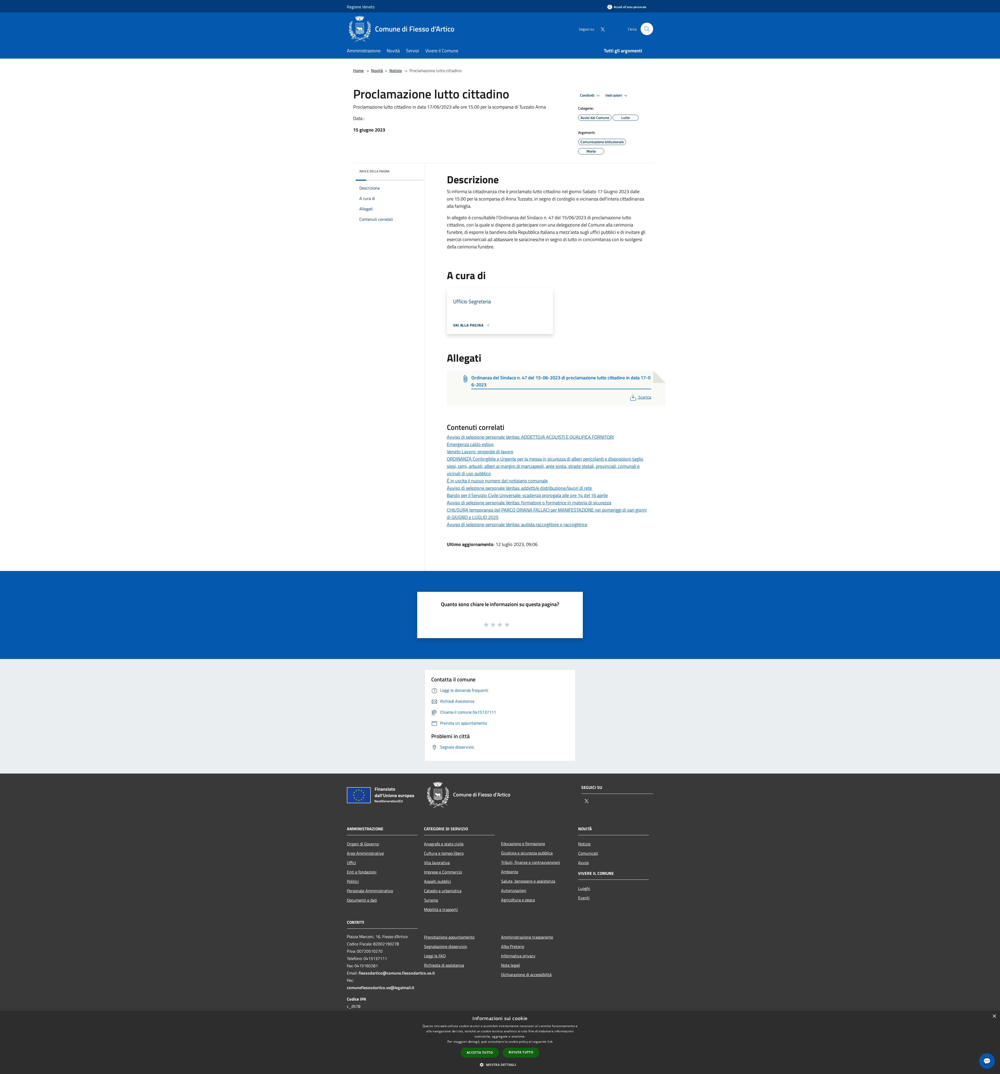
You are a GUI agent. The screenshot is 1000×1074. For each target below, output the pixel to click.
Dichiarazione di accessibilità (526, 974)
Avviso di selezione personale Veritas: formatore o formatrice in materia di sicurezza (529, 502)
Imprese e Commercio (443, 872)
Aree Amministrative (365, 853)
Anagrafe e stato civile (444, 844)
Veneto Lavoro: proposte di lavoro (480, 451)
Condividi (587, 95)
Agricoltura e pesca (518, 900)
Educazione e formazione (523, 843)
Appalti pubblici (437, 881)
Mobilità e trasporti (441, 909)
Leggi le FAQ (435, 956)
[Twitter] (600, 28)
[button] (500, 1065)
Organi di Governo (363, 844)
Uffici (351, 862)
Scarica (644, 397)
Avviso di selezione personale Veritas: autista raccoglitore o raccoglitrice (517, 524)
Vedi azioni (614, 95)
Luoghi (584, 888)
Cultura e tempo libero (444, 853)
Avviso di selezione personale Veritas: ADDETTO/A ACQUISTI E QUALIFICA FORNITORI (530, 437)
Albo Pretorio (512, 946)
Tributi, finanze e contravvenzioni (530, 862)
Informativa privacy (518, 956)
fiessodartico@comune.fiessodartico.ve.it (397, 973)
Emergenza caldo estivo (470, 444)
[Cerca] (647, 29)
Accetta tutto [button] (480, 1052)
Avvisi (583, 862)
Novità (377, 70)
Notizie (395, 70)
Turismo (431, 900)
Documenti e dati (362, 900)
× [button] (994, 1016)
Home (358, 70)
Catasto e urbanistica (442, 891)
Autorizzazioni (513, 890)
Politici (353, 881)
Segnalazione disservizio (445, 946)
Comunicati (588, 853)
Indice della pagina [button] (374, 171)
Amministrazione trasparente (527, 937)
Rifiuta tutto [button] (521, 1052)
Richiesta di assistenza (444, 965)
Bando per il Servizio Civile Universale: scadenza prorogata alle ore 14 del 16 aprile (527, 495)
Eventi (584, 898)
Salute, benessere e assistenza (528, 881)
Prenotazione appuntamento (449, 937)
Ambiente (509, 872)
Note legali (510, 965)
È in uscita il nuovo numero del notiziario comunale (497, 480)
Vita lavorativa (437, 862)
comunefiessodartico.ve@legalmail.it (380, 987)
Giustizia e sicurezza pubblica (527, 853)
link (550, 1041)
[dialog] (500, 1042)
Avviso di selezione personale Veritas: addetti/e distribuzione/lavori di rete (519, 488)
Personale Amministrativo (370, 891)
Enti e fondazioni (362, 872)
